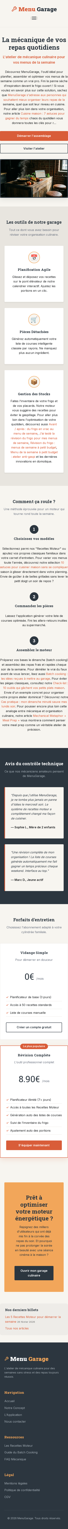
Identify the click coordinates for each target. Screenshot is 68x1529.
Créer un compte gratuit (34, 1027)
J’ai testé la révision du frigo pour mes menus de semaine (34, 438)
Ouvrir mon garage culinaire (34, 1273)
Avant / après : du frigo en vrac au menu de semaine (35, 428)
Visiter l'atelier (34, 148)
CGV (7, 1497)
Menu (37, 9)
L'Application (13, 1415)
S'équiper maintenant (34, 1145)
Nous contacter (15, 1421)
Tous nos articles (17, 1328)
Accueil (9, 1401)
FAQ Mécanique (15, 1459)
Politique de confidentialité (22, 1490)
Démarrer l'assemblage (34, 136)
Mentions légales (15, 1483)
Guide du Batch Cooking (21, 1452)
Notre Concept (14, 1408)
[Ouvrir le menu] (34, 18)
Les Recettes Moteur (18, 1445)
